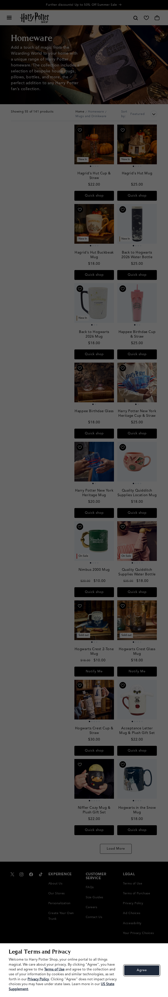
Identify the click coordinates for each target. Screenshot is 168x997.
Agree (142, 970)
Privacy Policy (38, 979)
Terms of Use (54, 969)
